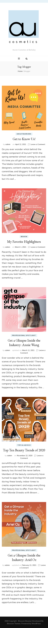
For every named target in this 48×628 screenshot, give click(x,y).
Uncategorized (24, 134)
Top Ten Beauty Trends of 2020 (24, 450)
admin (7, 144)
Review (24, 236)
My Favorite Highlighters (24, 241)
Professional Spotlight (24, 335)
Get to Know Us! (24, 139)
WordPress (36, 623)
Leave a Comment (38, 144)
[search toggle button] (26, 59)
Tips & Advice (24, 445)
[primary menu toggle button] (19, 59)
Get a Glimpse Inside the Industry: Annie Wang (24, 342)
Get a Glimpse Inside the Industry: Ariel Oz (24, 557)
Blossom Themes (14, 623)
